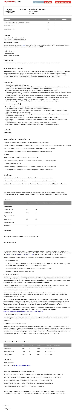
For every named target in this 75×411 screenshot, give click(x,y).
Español (48, 2)
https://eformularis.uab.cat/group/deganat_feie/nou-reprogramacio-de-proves (23, 311)
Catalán (36, 2)
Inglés (41, 2)
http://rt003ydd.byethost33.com (21, 365)
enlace (23, 45)
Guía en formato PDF (63, 2)
